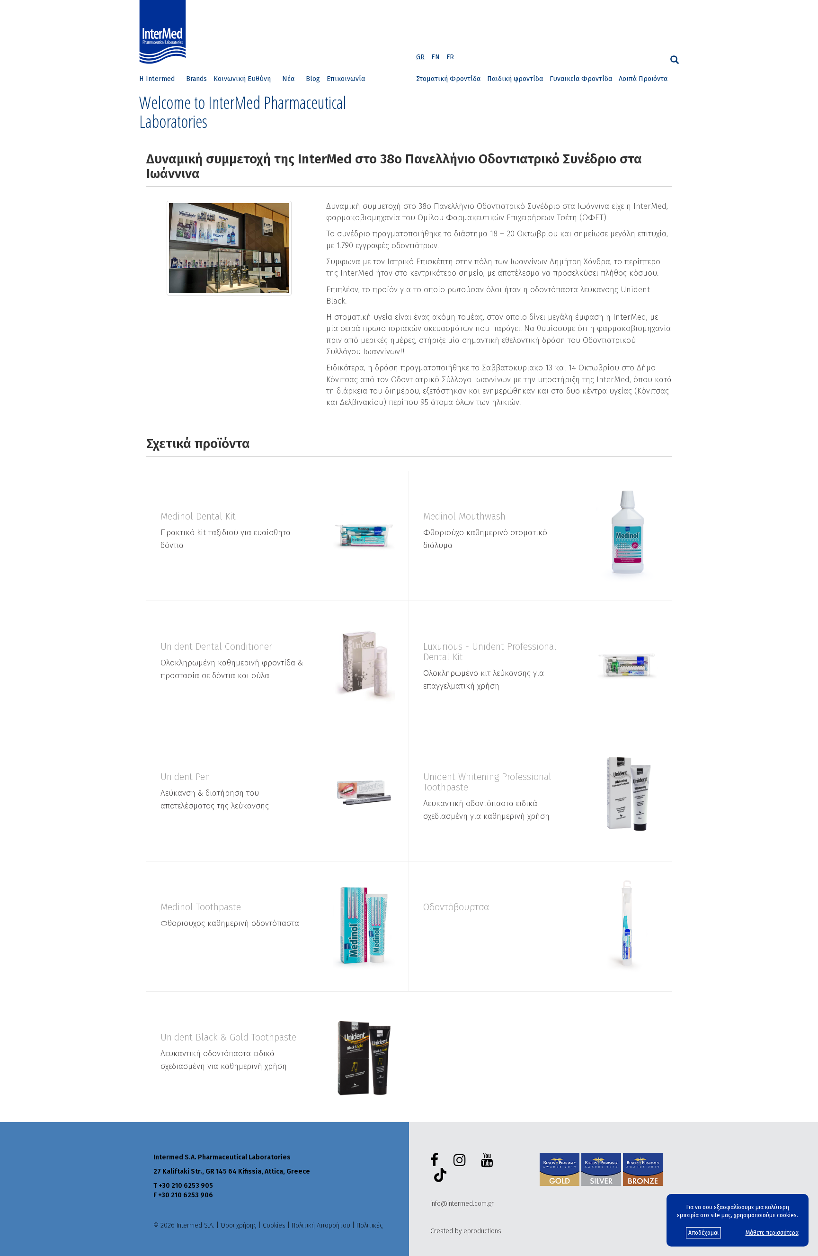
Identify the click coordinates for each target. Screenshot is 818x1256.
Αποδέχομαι (703, 1232)
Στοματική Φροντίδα (448, 79)
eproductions (482, 1231)
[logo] (164, 32)
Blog (313, 79)
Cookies (274, 1225)
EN (435, 57)
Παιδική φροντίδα (515, 79)
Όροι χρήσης (239, 1225)
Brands (196, 79)
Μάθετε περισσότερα (772, 1232)
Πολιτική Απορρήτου (321, 1225)
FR (450, 57)
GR (420, 57)
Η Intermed (157, 79)
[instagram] (461, 1160)
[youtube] (489, 1160)
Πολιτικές (369, 1225)
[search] (674, 60)
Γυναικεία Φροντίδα (581, 79)
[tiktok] (438, 1176)
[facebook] (436, 1160)
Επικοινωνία (346, 79)
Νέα (288, 79)
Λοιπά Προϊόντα (643, 79)
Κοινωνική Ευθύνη (242, 79)
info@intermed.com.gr (462, 1204)
